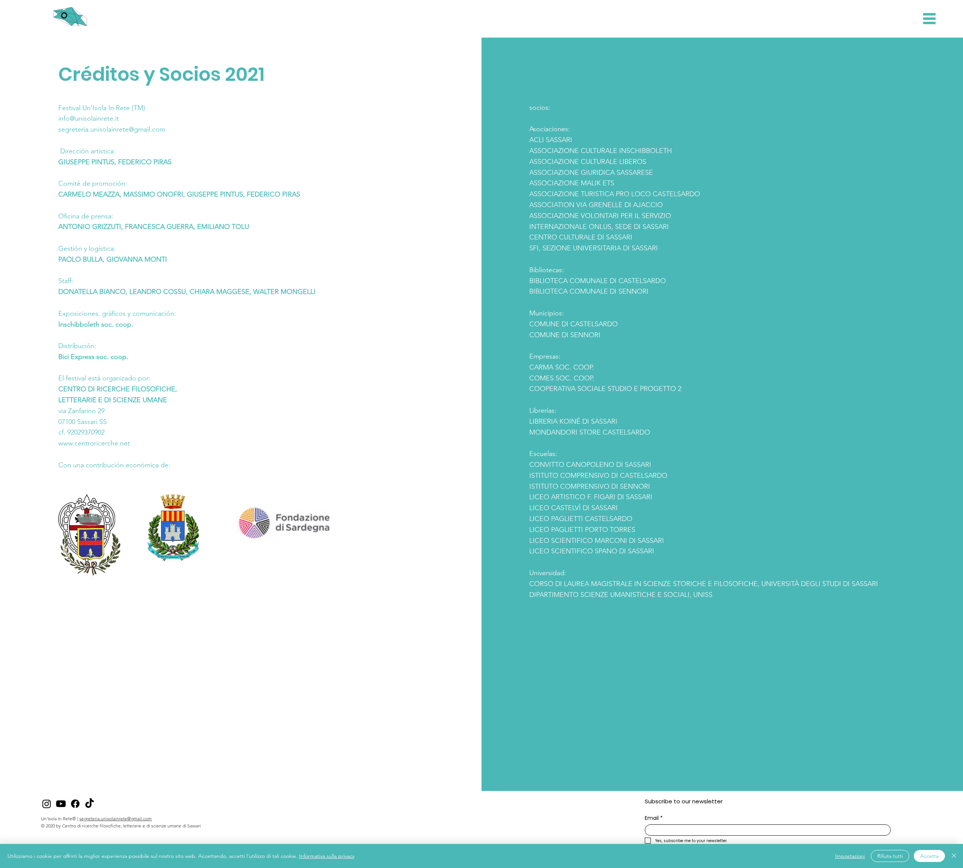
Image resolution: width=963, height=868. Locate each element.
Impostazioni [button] (850, 856)
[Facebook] (75, 803)
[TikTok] (89, 803)
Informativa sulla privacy (326, 856)
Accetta (929, 856)
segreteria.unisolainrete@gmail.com (115, 818)
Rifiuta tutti (890, 856)
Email (654, 818)
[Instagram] (46, 803)
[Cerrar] (953, 856)
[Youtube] (61, 803)
